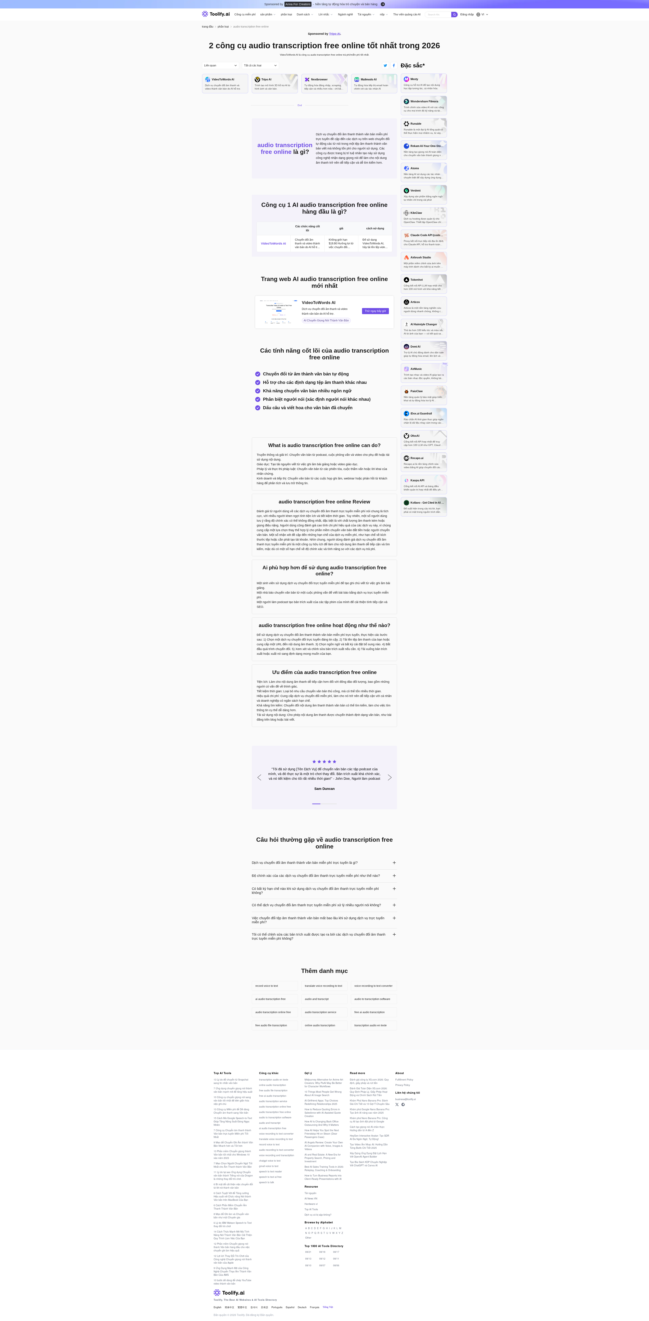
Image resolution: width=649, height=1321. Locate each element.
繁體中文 (242, 1307)
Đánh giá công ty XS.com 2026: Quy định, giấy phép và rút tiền (369, 1081)
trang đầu (207, 26)
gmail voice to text (268, 1166)
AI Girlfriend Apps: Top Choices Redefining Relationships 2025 (321, 1102)
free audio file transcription (271, 1025)
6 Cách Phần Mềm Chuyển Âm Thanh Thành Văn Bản (230, 1206)
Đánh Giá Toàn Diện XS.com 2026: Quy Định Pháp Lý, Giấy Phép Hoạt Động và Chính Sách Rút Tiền (368, 1092)
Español (290, 1307)
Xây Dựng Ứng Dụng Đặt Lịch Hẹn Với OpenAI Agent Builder (368, 1154)
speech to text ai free (270, 1176)
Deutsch (302, 1307)
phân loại (286, 14)
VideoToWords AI (273, 243)
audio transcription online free (273, 1012)
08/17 (336, 1251)
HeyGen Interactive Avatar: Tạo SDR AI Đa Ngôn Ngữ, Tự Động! (369, 1137)
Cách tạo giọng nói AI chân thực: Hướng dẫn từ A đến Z (367, 1128)
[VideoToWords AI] (279, 312)
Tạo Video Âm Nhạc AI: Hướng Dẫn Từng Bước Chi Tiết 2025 (369, 1146)
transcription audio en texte (370, 1025)
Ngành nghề (345, 14)
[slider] (324, 761)
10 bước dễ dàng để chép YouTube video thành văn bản (232, 1281)
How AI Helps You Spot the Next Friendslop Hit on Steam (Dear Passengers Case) (322, 1133)
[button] (259, 777)
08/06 (336, 1265)
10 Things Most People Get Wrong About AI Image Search (323, 1093)
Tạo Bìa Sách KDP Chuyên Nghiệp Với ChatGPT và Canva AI (368, 1163)
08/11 (336, 1258)
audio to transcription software (372, 999)
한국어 (254, 1307)
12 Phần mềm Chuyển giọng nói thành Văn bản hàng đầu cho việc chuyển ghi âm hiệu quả (232, 1247)
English (217, 1307)
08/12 (322, 1258)
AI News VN (311, 1198)
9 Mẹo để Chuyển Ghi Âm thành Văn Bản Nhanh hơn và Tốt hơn (233, 1144)
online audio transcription (320, 1025)
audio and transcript (317, 999)
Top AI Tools (311, 1209)
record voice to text (266, 985)
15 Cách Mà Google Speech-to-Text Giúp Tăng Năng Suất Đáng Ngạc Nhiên (233, 1121)
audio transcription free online (275, 1112)
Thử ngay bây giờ (375, 311)
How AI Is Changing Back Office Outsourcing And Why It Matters (322, 1123)
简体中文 (229, 1307)
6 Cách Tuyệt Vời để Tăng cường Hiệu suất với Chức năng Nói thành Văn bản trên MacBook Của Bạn (232, 1196)
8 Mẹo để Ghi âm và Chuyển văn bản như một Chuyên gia (231, 1215)
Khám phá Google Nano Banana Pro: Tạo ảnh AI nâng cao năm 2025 (370, 1111)
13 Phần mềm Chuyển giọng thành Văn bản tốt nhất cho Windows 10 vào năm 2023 (232, 1154)
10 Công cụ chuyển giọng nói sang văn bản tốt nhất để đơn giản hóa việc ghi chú (232, 1100)
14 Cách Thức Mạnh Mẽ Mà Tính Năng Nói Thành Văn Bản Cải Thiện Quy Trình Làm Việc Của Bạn (233, 1235)
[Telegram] (403, 1104)
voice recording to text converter (373, 985)
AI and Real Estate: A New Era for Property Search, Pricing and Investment (323, 1158)
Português (276, 1307)
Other (308, 1237)
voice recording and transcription (276, 1155)
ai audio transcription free (270, 999)
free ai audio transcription (369, 1012)
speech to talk (266, 1182)
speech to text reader (270, 1171)
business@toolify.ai (405, 1099)
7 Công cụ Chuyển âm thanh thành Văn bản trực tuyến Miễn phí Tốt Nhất (232, 1133)
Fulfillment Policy (404, 1079)
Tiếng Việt (328, 1307)
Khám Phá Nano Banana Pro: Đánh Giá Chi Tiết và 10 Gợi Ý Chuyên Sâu (370, 1102)
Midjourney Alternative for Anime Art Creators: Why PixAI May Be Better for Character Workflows (324, 1083)
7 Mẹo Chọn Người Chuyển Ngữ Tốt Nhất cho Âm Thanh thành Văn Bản (233, 1165)
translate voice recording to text (323, 985)
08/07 (322, 1265)
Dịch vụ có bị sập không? (318, 1214)
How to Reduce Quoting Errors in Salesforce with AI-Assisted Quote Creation (323, 1113)
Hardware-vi (311, 1203)
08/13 (308, 1258)
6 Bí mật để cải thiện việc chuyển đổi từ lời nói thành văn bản (233, 1186)
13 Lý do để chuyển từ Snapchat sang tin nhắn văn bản (231, 1081)
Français (314, 1307)
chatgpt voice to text (270, 1160)
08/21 (308, 1251)
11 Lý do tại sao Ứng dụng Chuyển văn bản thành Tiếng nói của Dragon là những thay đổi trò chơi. (233, 1175)
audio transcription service (320, 1012)
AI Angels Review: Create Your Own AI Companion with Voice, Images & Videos (324, 1146)
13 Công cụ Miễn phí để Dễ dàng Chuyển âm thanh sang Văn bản (231, 1111)
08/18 (322, 1251)
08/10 (308, 1265)
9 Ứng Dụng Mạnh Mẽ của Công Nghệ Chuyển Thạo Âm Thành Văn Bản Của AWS (232, 1271)
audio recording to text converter (276, 1149)
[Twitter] (397, 1104)
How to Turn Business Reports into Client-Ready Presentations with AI (323, 1177)
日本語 (264, 1307)
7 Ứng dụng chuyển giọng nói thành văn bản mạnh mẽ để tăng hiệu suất (233, 1090)
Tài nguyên (310, 1193)
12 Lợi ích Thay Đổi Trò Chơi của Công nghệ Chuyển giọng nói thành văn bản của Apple (233, 1259)
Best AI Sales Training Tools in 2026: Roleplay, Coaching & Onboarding (324, 1168)
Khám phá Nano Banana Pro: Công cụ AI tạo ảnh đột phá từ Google (369, 1119)
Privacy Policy (402, 1085)
